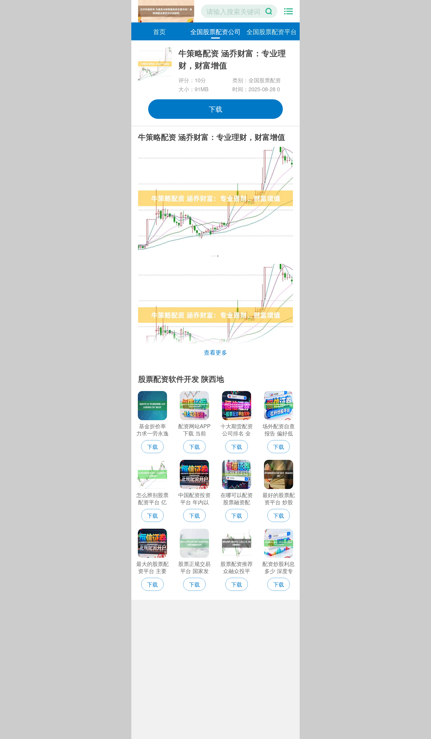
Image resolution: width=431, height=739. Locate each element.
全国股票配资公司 (215, 31)
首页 (159, 31)
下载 (215, 109)
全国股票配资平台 (271, 31)
